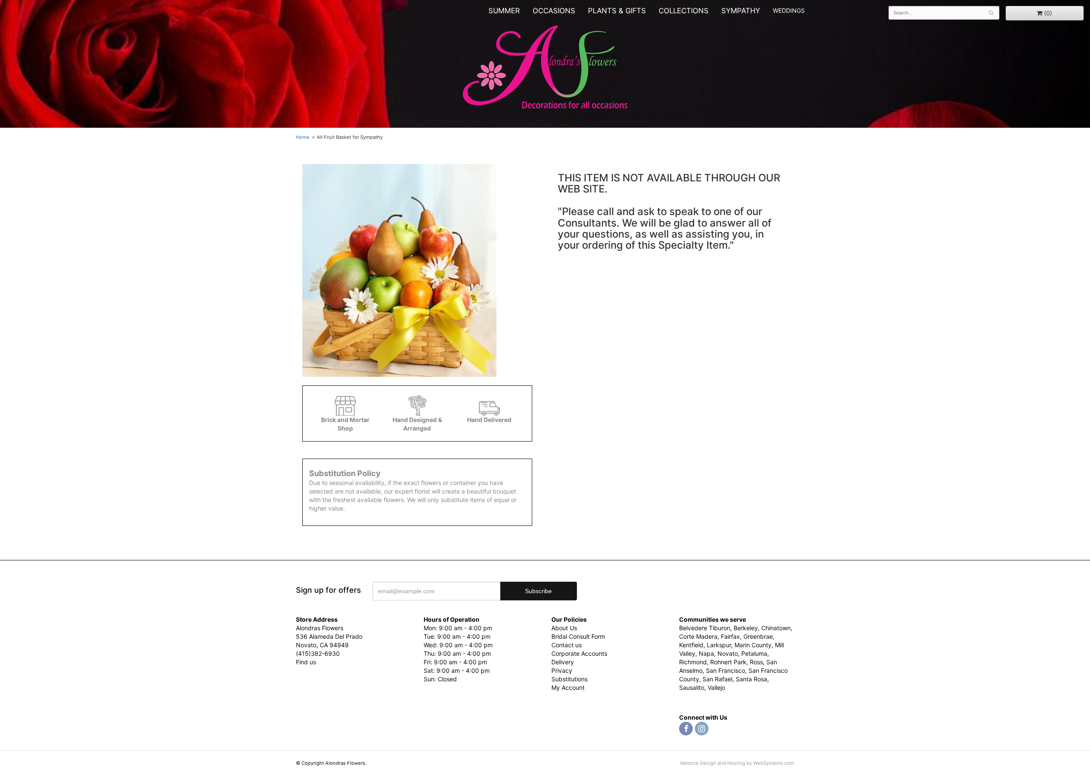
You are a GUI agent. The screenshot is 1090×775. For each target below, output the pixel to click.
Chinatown (776, 627)
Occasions (554, 10)
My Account (568, 687)
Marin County (753, 645)
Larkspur (719, 645)
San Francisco (725, 670)
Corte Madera (698, 636)
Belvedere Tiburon (704, 627)
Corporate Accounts (579, 653)
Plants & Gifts (617, 10)
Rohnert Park (728, 662)
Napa (706, 653)
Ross (756, 662)
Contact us (566, 645)
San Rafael (717, 679)
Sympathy (740, 10)
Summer (504, 10)
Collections (683, 10)
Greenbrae (758, 636)
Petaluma (754, 653)
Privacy (561, 670)
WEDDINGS (789, 10)
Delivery (562, 662)
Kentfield (691, 645)
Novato (727, 653)
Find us (306, 662)
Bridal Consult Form (578, 636)
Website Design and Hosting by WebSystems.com (737, 763)
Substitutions (569, 679)
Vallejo (716, 687)
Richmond (693, 662)
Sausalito (691, 687)
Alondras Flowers (545, 68)
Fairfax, (731, 636)
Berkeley (746, 627)
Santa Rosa (751, 679)
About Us (564, 627)
